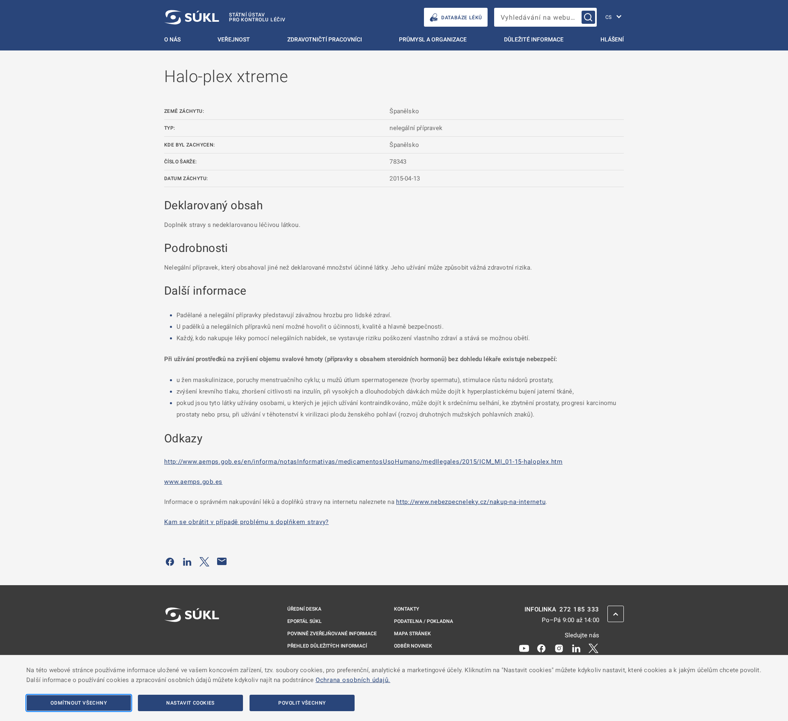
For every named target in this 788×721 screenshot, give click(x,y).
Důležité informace (534, 39)
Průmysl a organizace (433, 39)
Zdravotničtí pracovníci (324, 39)
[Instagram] (559, 648)
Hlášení (612, 39)
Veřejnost (234, 39)
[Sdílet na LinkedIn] (187, 561)
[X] (593, 648)
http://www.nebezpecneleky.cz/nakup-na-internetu (470, 502)
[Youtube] (524, 648)
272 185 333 (579, 610)
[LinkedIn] (576, 648)
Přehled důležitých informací (327, 646)
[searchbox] (545, 17)
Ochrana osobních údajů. (353, 680)
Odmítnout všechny (78, 703)
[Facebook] (541, 648)
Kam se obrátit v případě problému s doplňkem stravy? (246, 522)
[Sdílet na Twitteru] (204, 561)
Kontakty (406, 609)
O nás (172, 39)
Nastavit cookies (190, 703)
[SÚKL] (191, 636)
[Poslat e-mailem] (222, 561)
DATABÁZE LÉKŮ (461, 18)
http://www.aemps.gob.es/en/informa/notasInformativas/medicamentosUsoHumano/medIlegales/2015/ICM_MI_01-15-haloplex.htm (363, 461)
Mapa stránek (412, 633)
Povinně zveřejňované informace (332, 633)
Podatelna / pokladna (423, 621)
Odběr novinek (413, 646)
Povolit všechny (302, 703)
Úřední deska (304, 609)
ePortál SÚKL (304, 621)
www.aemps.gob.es (193, 481)
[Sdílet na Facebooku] (170, 561)
